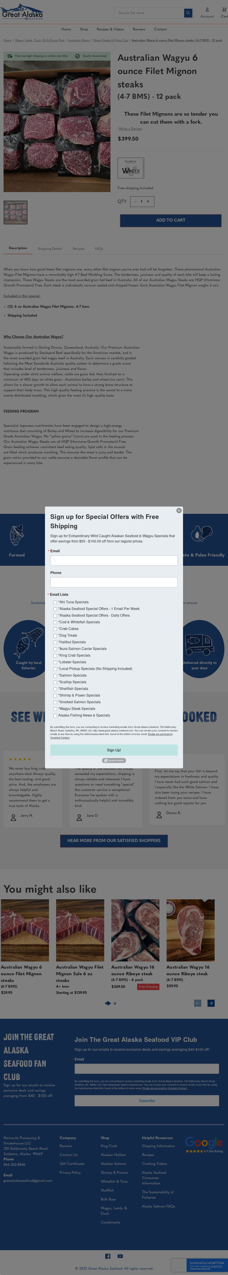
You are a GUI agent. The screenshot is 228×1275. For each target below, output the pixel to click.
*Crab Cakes (68, 628)
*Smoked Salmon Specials (79, 701)
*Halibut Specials (72, 641)
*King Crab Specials (74, 655)
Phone (55, 572)
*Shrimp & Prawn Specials (79, 695)
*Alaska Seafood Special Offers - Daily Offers (94, 615)
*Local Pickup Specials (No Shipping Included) (95, 668)
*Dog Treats (67, 635)
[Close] (179, 510)
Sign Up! (114, 750)
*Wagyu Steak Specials (76, 708)
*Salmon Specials (72, 675)
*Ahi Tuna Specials (73, 601)
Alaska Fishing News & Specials (84, 715)
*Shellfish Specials (73, 688)
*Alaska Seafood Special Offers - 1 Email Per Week (99, 608)
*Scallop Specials (72, 681)
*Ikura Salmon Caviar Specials (82, 648)
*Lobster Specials (72, 661)
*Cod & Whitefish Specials (79, 621)
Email (55, 551)
